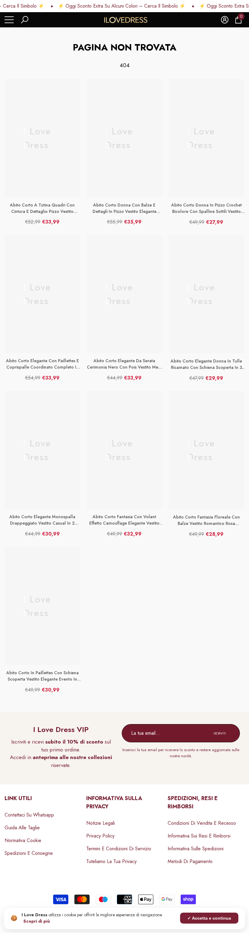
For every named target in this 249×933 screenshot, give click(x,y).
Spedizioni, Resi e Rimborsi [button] (193, 802)
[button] (24, 19)
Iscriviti (219, 733)
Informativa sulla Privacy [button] (114, 802)
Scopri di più (36, 921)
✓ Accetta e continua (209, 918)
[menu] (9, 19)
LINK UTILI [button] (18, 798)
